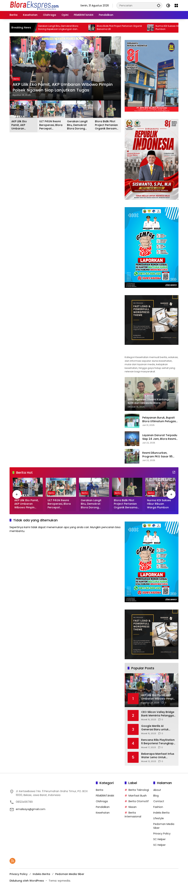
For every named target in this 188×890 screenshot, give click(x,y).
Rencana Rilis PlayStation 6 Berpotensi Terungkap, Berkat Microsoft (158, 741)
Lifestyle (158, 818)
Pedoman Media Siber (69, 874)
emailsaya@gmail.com (30, 809)
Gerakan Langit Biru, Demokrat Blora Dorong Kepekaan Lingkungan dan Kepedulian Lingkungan (35, 28)
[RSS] (12, 861)
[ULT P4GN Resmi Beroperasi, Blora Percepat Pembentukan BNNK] (61, 487)
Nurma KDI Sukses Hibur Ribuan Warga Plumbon (154, 28)
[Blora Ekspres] (34, 5)
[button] (158, 5)
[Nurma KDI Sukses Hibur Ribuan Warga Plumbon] (127, 27)
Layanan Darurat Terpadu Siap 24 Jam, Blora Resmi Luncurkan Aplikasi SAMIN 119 (159, 437)
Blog (156, 795)
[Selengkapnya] (151, 351)
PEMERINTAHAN (105, 795)
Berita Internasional (133, 814)
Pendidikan (103, 807)
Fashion (158, 807)
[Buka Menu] (176, 5)
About (157, 790)
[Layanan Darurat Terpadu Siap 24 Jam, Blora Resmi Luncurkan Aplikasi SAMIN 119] (132, 438)
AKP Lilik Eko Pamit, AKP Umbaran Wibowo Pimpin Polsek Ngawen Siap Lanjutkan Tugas (62, 87)
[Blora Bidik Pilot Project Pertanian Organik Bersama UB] (68, 27)
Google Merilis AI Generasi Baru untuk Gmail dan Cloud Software (155, 727)
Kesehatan (103, 812)
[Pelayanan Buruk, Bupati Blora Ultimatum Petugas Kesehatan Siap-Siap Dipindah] (132, 421)
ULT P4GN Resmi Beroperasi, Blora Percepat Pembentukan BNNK (50, 125)
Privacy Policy (162, 833)
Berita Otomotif (139, 801)
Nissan (133, 807)
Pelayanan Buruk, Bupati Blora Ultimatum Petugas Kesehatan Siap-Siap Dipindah (159, 419)
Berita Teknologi (139, 790)
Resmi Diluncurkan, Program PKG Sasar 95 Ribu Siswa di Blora (157, 454)
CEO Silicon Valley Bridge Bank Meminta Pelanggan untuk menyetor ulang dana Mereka (158, 713)
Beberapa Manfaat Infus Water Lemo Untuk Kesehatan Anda (157, 755)
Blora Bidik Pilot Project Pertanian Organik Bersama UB (96, 28)
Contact (158, 801)
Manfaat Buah (138, 795)
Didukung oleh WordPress (27, 880)
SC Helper (159, 839)
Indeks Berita (161, 812)
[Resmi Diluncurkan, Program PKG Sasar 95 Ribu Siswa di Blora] (132, 456)
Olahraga (102, 801)
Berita (16, 78)
